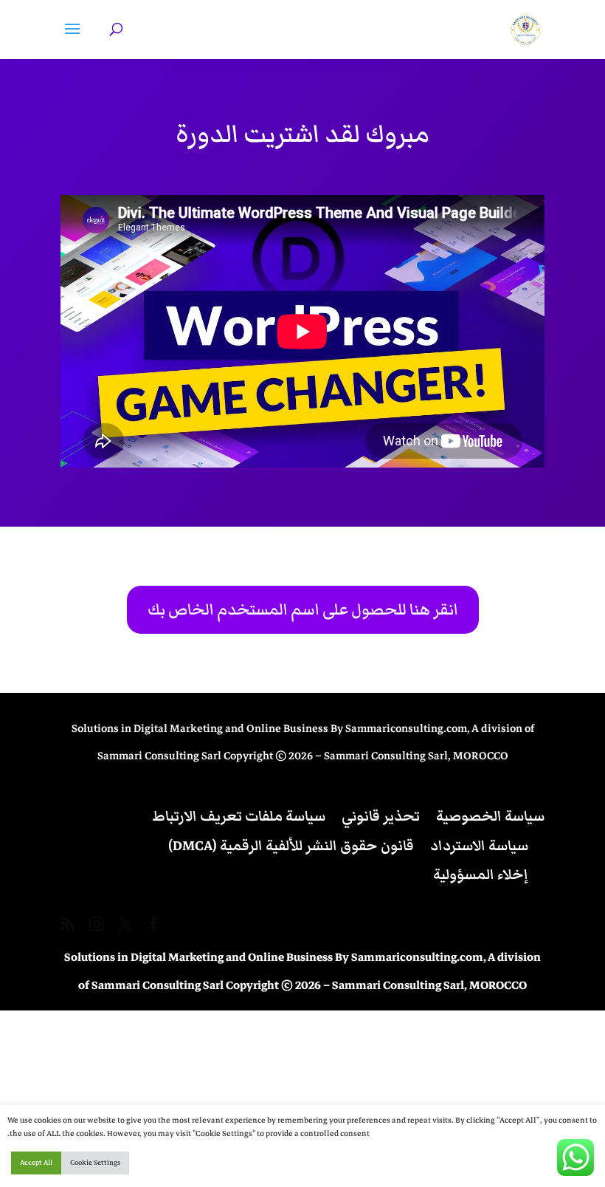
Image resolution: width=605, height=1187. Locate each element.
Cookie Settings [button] (95, 1163)
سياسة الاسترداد (479, 846)
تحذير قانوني (381, 816)
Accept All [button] (36, 1163)
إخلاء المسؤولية (480, 874)
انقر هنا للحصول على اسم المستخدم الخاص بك (303, 610)
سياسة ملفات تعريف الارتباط (238, 816)
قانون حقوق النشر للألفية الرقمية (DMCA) (291, 846)
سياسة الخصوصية (490, 816)
